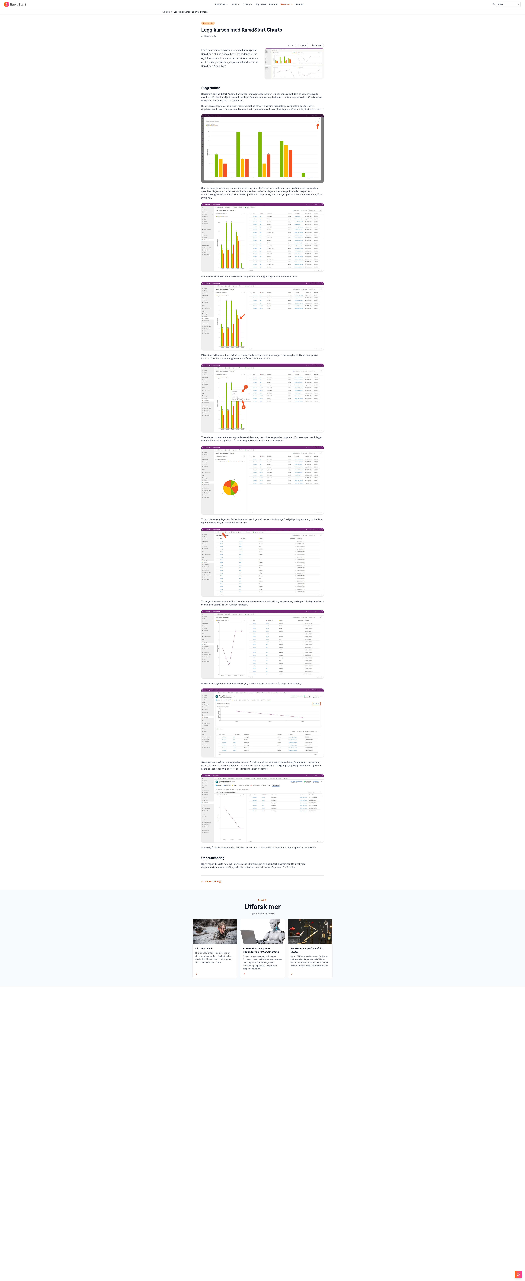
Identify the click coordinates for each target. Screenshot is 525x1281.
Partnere (273, 4)
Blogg (167, 12)
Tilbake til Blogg (213, 881)
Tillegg (246, 4)
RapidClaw (220, 4)
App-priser (261, 4)
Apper (234, 4)
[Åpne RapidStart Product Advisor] (518, 1274)
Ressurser (285, 4)
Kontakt (300, 4)
